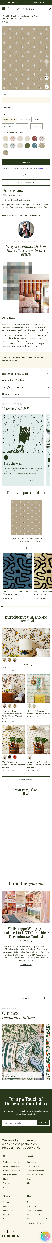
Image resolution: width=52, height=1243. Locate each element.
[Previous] (7, 998)
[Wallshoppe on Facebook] (8, 1237)
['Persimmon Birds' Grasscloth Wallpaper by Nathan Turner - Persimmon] (9, 659)
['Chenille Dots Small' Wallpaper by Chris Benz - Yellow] (5, 138)
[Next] (44, 998)
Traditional (7, 107)
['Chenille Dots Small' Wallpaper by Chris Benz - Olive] (27, 145)
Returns (6, 1206)
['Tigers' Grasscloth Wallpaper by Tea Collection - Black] (9, 757)
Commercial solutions (35, 1170)
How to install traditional (37, 1218)
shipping (26, 215)
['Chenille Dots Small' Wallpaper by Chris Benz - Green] (5, 145)
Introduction (32, 1162)
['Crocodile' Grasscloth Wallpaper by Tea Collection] (38, 688)
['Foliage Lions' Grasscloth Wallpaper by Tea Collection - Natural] (38, 739)
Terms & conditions (34, 1210)
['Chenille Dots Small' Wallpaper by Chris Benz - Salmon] (12, 138)
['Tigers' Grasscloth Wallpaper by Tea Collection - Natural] (13, 739)
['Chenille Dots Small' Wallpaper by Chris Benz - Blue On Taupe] (5, 152)
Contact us (31, 1206)
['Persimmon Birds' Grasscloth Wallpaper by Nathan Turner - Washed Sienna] (14, 659)
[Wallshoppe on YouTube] (13, 1237)
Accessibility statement (35, 1223)
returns (36, 215)
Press (29, 1178)
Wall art (6, 1182)
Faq (28, 1202)
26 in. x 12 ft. (8, 126)
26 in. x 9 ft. (39, 119)
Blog (29, 1182)
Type (4, 94)
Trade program (33, 1166)
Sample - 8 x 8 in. (9, 119)
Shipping (6, 1202)
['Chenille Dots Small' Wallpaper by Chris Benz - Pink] (27, 138)
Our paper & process (35, 1174)
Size (3, 114)
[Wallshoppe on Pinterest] (18, 1236)
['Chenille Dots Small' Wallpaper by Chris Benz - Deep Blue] (34, 145)
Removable (7, 99)
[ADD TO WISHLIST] (46, 78)
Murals (5, 1178)
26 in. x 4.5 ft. (25, 119)
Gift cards (7, 1218)
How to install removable (37, 1214)
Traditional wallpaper (11, 1162)
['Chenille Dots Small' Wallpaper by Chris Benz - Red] (34, 138)
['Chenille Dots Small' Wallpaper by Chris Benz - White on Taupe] (41, 145)
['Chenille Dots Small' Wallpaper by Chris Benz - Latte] (20, 138)
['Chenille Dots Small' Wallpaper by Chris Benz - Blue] (12, 145)
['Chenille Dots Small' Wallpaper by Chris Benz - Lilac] (41, 138)
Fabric (5, 1187)
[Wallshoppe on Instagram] (3, 1237)
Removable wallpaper (11, 1166)
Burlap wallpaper (10, 1174)
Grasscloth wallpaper (11, 1170)
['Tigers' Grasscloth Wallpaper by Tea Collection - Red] (14, 757)
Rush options (8, 1210)
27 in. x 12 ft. (22, 126)
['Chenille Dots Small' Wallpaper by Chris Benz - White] (20, 145)
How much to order (11, 1214)
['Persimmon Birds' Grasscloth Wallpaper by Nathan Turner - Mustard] (26, 642)
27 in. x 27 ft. (36, 126)
